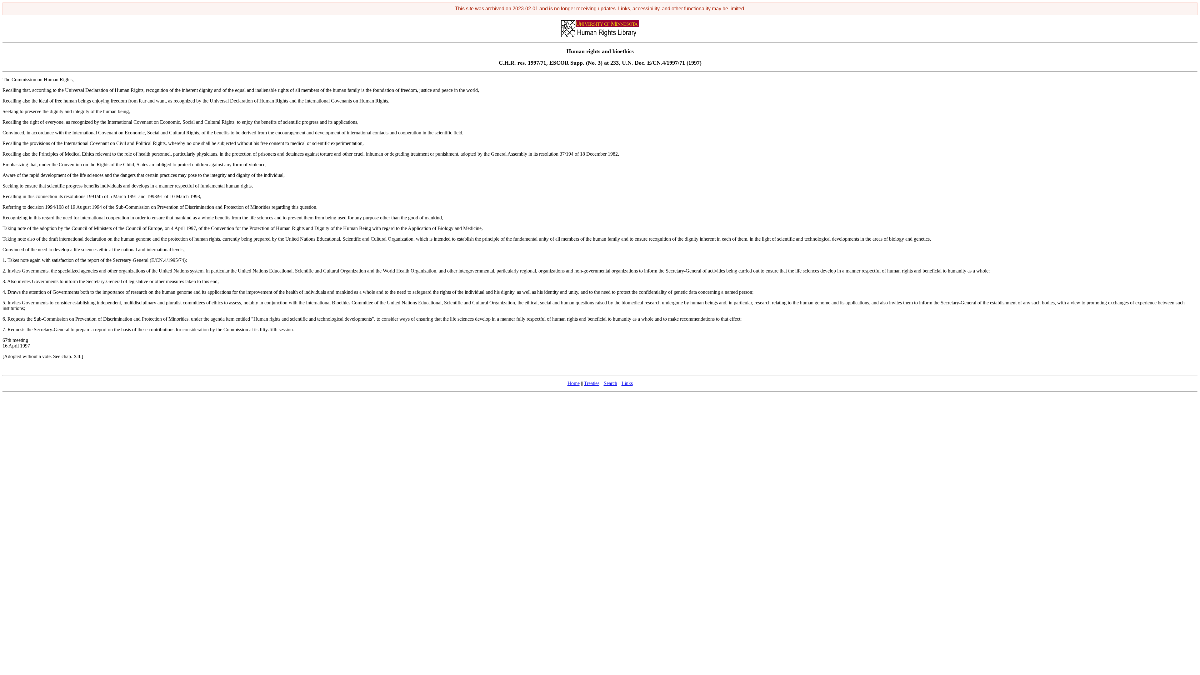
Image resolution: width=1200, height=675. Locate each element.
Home (574, 383)
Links (627, 383)
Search (610, 383)
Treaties (591, 383)
